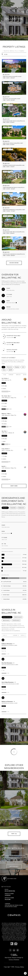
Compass (24, 923)
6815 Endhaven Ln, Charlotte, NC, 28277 (9, 645)
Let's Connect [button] (14, 866)
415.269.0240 (7, 895)
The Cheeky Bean (6, 396)
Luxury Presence (14, 959)
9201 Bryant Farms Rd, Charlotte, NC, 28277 (10, 683)
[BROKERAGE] (17, 950)
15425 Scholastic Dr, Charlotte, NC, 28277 (9, 703)
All (4, 367)
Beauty (5, 369)
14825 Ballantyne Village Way (9, 415)
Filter (5, 54)
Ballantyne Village (6, 413)
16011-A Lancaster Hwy (7, 450)
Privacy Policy (19, 967)
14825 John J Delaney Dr (8, 432)
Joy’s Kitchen (5, 378)
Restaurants (10, 367)
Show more (14, 485)
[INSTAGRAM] (10, 950)
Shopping (17, 367)
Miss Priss (4, 431)
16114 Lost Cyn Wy (6, 380)
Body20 (3, 466)
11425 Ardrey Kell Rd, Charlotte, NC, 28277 (10, 664)
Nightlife (11, 369)
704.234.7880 (7, 899)
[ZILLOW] (14, 950)
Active (24, 367)
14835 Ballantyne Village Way (9, 397)
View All (14, 833)
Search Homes (14, 262)
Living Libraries (5, 448)
